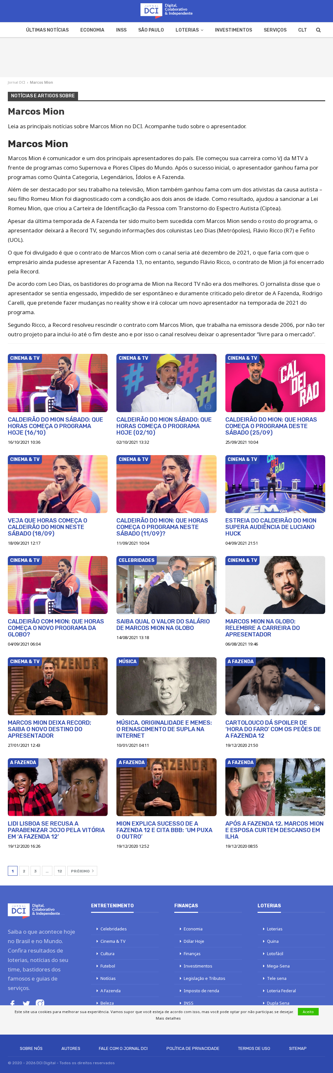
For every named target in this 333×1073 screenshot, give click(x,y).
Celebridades (136, 560)
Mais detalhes (168, 1018)
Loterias (187, 30)
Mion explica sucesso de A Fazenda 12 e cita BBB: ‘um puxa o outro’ (164, 830)
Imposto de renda (201, 991)
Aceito (308, 1011)
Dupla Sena (278, 1003)
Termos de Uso (254, 1048)
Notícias (108, 978)
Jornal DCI (16, 82)
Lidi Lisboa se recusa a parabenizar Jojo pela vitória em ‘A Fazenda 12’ (56, 830)
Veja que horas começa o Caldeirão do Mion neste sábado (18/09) (47, 527)
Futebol (107, 966)
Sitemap (298, 1048)
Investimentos (233, 30)
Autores (70, 1048)
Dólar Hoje (194, 941)
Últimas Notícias (47, 30)
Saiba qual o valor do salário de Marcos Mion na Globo (163, 625)
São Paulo (151, 30)
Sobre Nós (31, 1048)
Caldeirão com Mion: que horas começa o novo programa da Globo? (56, 628)
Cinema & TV (25, 358)
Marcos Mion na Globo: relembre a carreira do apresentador (262, 628)
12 (60, 871)
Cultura (107, 953)
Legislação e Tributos (204, 978)
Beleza (107, 1003)
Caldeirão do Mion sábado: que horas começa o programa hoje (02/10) (164, 426)
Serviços (275, 30)
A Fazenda (241, 661)
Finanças (192, 953)
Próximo (81, 871)
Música (128, 661)
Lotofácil (275, 953)
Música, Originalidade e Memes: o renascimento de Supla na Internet (164, 729)
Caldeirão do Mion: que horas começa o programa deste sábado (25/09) (271, 426)
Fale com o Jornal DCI (123, 1048)
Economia (92, 30)
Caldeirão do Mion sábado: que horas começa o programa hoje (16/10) (55, 426)
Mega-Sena (278, 966)
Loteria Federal (281, 991)
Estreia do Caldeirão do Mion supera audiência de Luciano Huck (270, 527)
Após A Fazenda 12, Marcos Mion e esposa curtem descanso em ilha (274, 830)
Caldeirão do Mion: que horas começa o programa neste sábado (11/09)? (162, 527)
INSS (121, 30)
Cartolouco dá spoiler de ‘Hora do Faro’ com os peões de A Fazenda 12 (273, 729)
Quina (273, 941)
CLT (302, 30)
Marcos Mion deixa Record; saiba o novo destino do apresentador (49, 729)
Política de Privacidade (193, 1048)
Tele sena (276, 978)
